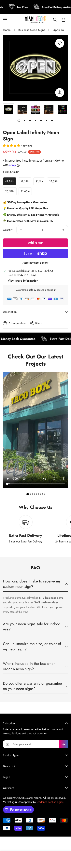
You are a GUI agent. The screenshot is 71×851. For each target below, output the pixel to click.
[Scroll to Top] (64, 830)
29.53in (53, 181)
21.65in (25, 191)
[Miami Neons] (35, 19)
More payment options (35, 263)
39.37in (24, 181)
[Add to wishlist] (59, 43)
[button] (63, 19)
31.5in (39, 181)
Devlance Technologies (50, 802)
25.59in (9, 191)
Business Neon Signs (31, 30)
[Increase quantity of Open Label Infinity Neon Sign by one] (63, 229)
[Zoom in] (59, 92)
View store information (23, 280)
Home (7, 30)
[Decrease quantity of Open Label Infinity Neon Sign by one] (21, 229)
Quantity (7, 230)
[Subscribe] (63, 744)
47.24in (9, 181)
